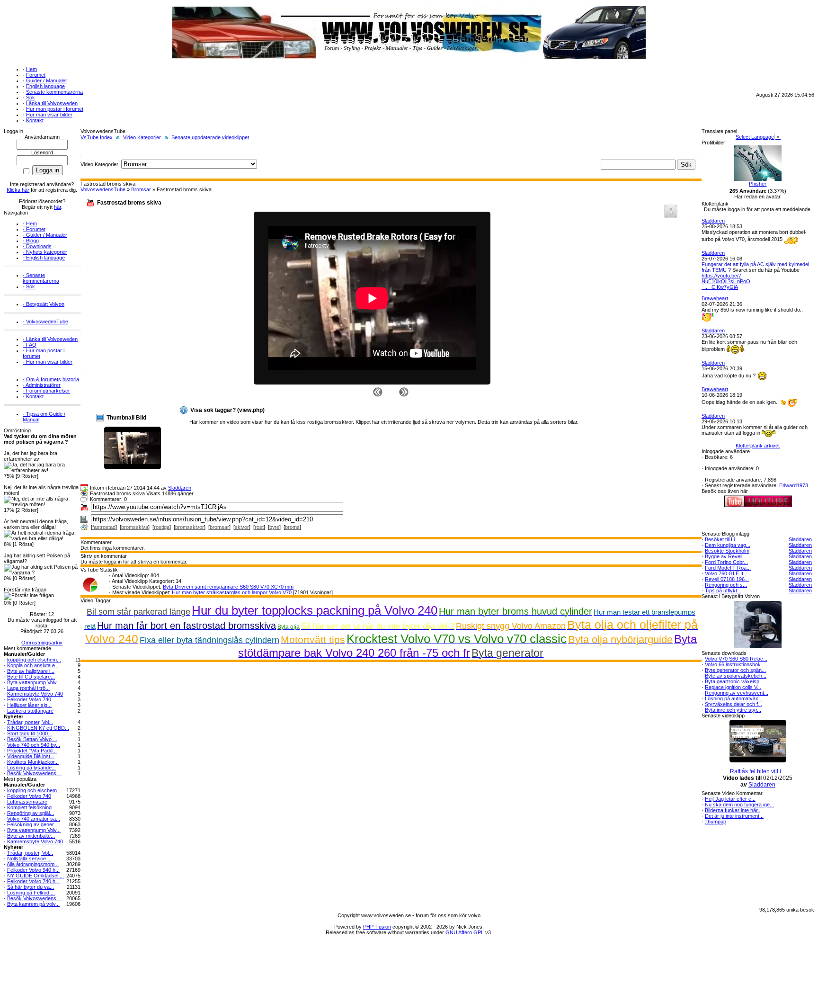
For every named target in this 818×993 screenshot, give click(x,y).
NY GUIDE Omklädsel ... (35, 875)
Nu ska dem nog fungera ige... (739, 804)
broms (292, 527)
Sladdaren (179, 488)
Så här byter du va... (30, 887)
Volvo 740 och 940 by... (33, 745)
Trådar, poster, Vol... (30, 722)
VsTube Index (96, 137)
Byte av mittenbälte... (31, 836)
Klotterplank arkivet (758, 445)
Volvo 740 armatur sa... (33, 819)
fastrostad (104, 527)
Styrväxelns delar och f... (733, 704)
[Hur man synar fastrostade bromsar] (404, 391)
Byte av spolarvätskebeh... (735, 676)
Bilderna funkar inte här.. (732, 810)
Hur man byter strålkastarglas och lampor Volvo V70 (232, 592)
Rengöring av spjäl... (30, 813)
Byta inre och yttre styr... (733, 710)
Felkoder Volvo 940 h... (33, 870)
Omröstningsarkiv (41, 642)
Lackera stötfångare (30, 711)
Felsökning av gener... (32, 824)
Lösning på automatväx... (734, 698)
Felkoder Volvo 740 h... (33, 881)
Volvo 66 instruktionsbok (733, 664)
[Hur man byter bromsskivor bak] (378, 391)
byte (274, 527)
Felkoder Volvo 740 (29, 699)
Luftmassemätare (27, 802)
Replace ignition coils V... (733, 687)
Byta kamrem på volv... (33, 904)
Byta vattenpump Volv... (34, 682)
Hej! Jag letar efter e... (730, 799)
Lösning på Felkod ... (31, 892)
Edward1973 (793, 485)
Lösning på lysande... (31, 767)
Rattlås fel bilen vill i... (757, 771)
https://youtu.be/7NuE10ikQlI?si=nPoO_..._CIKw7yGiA (726, 281)
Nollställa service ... (29, 858)
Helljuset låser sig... (29, 705)
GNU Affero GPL (464, 932)
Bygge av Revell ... (726, 556)
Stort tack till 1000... (29, 733)
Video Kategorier (142, 137)
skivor (242, 527)
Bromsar (141, 189)
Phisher (757, 184)
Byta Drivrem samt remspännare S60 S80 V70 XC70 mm (228, 587)
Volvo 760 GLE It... (726, 573)
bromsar (219, 527)
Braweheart (715, 298)
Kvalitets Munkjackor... (33, 762)
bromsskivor (189, 527)
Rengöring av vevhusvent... (736, 693)
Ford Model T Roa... (728, 568)
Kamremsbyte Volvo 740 (35, 694)
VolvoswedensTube (102, 189)
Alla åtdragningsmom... (33, 864)
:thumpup (715, 821)
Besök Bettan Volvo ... (32, 739)
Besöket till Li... (722, 539)
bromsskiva (134, 527)
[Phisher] (758, 179)
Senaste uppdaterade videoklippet (210, 137)
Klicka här (18, 190)
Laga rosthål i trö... (28, 688)
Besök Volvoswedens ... (34, 773)
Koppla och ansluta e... (33, 665)
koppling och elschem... (34, 659)
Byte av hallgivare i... (30, 671)
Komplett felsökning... (31, 807)
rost (259, 527)
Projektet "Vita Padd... (32, 750)
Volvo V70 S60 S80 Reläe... (736, 659)
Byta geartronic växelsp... (734, 681)
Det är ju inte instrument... (734, 816)
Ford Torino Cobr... (726, 562)
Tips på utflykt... (723, 590)
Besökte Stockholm (727, 551)
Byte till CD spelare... (31, 677)
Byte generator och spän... (735, 670)
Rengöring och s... (726, 585)
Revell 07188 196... (727, 579)
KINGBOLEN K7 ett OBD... (38, 728)
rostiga (161, 527)
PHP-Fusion (377, 927)
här (57, 207)
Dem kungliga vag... (727, 545)
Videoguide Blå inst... (30, 756)
